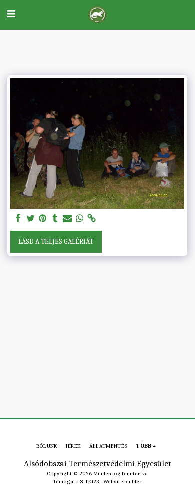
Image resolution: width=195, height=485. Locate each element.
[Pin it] (43, 218)
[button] (11, 14)
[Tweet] (31, 218)
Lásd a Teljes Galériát (56, 241)
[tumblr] (55, 218)
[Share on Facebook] (18, 218)
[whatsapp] (80, 218)
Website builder (123, 481)
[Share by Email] (67, 218)
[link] (92, 218)
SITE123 (90, 481)
